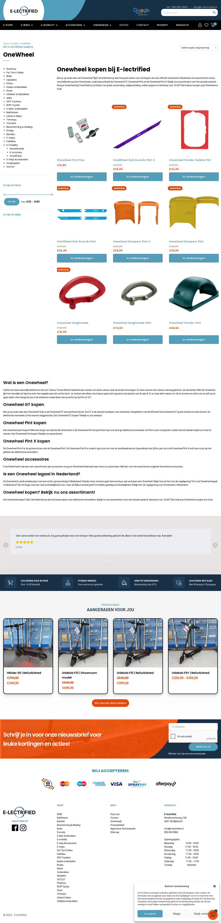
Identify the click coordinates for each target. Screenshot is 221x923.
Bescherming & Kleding (19, 127)
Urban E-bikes (14, 116)
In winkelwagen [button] (82, 177)
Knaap (10, 130)
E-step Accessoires (17, 159)
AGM (9, 98)
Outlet (123, 25)
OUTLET (10, 166)
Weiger (177, 913)
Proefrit (162, 25)
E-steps (8, 25)
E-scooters (16, 152)
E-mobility (48, 25)
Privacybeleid (117, 825)
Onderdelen (100, 25)
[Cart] (214, 25)
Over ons (115, 814)
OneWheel (16, 156)
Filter (12, 201)
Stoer (9, 90)
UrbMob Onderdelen (17, 94)
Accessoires (74, 25)
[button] (214, 886)
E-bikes (25, 25)
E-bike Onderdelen (17, 108)
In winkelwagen (138, 177)
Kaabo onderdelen (16, 87)
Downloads (116, 821)
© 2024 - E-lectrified (15, 915)
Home (6, 43)
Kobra (9, 83)
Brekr (9, 76)
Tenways (11, 119)
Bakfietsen (12, 112)
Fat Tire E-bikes (15, 72)
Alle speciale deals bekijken (110, 703)
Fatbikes (11, 141)
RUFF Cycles (13, 105)
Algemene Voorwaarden (123, 828)
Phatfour (11, 69)
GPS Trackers (13, 101)
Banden (10, 134)
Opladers (11, 79)
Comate (11, 123)
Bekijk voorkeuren (203, 913)
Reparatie (182, 25)
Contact (143, 25)
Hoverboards (17, 148)
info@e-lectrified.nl (205, 7)
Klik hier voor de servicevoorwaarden (187, 753)
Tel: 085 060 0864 (177, 7)
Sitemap (114, 832)
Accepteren (150, 913)
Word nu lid (203, 747)
